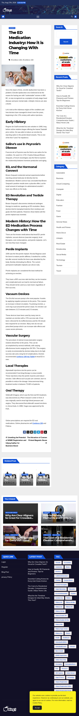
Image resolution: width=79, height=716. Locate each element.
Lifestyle (59, 238)
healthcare (66, 637)
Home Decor (61, 233)
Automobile (60, 173)
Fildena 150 (69, 607)
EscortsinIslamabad (61, 593)
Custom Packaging (61, 584)
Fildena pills (59, 624)
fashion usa (59, 598)
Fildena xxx (59, 633)
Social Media (61, 254)
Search (59, 27)
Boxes (68, 567)
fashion (73, 593)
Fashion (59, 205)
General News (61, 222)
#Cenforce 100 (16, 60)
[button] (72, 16)
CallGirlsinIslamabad (62, 576)
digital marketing (60, 589)
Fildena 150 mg (60, 611)
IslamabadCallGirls (61, 642)
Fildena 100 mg (70, 602)
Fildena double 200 (61, 615)
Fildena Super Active (62, 629)
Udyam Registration (61, 682)
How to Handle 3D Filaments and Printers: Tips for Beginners (65, 98)
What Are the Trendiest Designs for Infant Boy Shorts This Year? (64, 130)
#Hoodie (58, 562)
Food (58, 211)
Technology (60, 260)
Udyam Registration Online (63, 686)
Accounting (67, 562)
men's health (59, 651)
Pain (57, 668)
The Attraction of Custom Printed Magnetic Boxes (37, 438)
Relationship (61, 249)
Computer (60, 189)
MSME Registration (61, 655)
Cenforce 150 (38, 423)
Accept (37, 708)
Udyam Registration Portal (63, 690)
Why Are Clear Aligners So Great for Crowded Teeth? (65, 88)
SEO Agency (59, 673)
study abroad (71, 673)
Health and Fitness (63, 227)
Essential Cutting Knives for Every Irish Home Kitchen (65, 108)
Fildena (68, 598)
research (64, 668)
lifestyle (72, 646)
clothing (58, 580)
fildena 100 (59, 602)
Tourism (59, 265)
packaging (59, 664)
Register (5, 567)
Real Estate (60, 244)
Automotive (59, 567)
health (57, 637)
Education (60, 200)
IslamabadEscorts (61, 646)
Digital (58, 195)
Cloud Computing (63, 184)
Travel (58, 271)
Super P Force (60, 677)
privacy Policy (7, 577)
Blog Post (5, 572)
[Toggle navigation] (37, 16)
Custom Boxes (68, 580)
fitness (68, 633)
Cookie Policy (37, 703)
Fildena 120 (59, 607)
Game (58, 216)
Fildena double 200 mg (62, 620)
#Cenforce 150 (28, 60)
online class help (61, 660)
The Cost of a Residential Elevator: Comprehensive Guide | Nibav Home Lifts (58, 540)
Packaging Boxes (70, 664)
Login (4, 562)
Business (12, 28)
